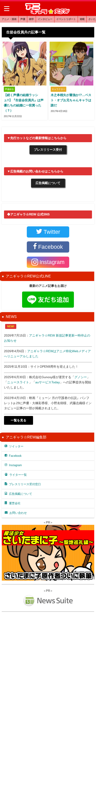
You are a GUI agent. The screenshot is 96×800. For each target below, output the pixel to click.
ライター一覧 (18, 474)
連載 (82, 19)
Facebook (15, 455)
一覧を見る (18, 420)
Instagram (15, 465)
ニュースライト (18, 382)
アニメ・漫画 (9, 19)
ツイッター (16, 446)
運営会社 (15, 503)
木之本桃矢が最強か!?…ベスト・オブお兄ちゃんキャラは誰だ (71, 100)
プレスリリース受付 (48, 149)
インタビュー (45, 19)
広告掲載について (48, 183)
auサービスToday (47, 382)
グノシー (80, 377)
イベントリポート (66, 19)
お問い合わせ (18, 512)
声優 (22, 19)
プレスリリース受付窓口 (25, 484)
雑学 (31, 19)
